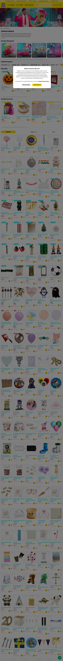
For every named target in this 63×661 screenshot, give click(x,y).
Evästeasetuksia (26, 84)
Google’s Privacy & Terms (43, 81)
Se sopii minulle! (37, 84)
